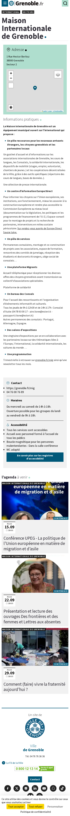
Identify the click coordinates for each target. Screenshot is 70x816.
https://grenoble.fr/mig (21, 388)
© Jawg (50, 111)
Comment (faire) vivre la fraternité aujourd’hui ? (34, 686)
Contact (35, 779)
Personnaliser (55, 806)
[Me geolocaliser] (10, 107)
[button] (35, 87)
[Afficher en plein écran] (10, 85)
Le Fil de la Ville (14, 762)
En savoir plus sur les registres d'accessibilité (35, 457)
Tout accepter (16, 806)
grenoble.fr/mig (44, 360)
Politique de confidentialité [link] (35, 811)
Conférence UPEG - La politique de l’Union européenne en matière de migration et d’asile (34, 543)
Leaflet (45, 111)
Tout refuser (35, 806)
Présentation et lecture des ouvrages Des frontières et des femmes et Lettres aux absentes (32, 616)
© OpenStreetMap (58, 111)
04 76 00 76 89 (15, 392)
